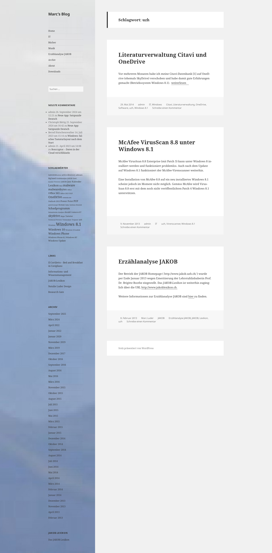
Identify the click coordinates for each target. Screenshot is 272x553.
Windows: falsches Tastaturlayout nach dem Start (65, 139)
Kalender (76, 181)
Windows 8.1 (68, 224)
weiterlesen (180, 83)
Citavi (169, 104)
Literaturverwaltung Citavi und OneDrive (162, 58)
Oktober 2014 (55, 444)
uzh (80, 219)
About (51, 65)
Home (51, 30)
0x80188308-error (54, 175)
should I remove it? (72, 212)
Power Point (66, 201)
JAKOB (64, 181)
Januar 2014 (54, 495)
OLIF (71, 193)
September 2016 (57, 364)
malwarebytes (57, 189)
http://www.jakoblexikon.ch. (159, 287)
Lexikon (53, 185)
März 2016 (54, 381)
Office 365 (54, 193)
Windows (51, 225)
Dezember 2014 (56, 438)
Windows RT (71, 237)
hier (191, 296)
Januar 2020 (54, 336)
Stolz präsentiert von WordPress (136, 348)
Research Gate (56, 292)
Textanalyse (66, 220)
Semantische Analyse (56, 212)
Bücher (52, 42)
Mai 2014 (53, 472)
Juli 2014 (53, 461)
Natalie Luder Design (59, 286)
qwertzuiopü (53, 205)
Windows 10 (56, 229)
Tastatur (69, 216)
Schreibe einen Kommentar (167, 107)
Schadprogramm (59, 208)
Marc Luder (147, 318)
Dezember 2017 (56, 353)
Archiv (52, 59)
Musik (51, 48)
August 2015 (54, 398)
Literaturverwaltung (184, 104)
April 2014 (54, 478)
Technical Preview (55, 220)
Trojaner (75, 220)
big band (52, 178)
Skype (62, 216)
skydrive (54, 216)
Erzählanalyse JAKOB (59, 54)
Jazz (69, 181)
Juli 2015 (53, 404)
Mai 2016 (53, 376)
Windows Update (57, 240)
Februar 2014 (55, 489)
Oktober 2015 (55, 393)
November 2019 (56, 342)
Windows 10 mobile (72, 230)
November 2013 (56, 506)
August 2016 (54, 370)
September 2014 (57, 449)
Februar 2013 (55, 517)
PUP (76, 201)
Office (69, 190)
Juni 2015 (53, 410)
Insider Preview (54, 182)
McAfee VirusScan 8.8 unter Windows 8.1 (156, 145)
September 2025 (57, 313)
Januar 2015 (54, 432)
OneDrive (55, 197)
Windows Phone (58, 233)
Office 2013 (64, 193)
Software (123, 107)
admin (141, 104)
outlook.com (66, 198)
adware (79, 175)
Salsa (67, 205)
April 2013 (54, 512)
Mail (60, 186)
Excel (74, 178)
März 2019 (54, 347)
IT (49, 36)
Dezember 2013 (56, 500)
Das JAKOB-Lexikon (58, 539)
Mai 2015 (53, 415)
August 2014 (54, 455)
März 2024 (54, 319)
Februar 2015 (55, 427)
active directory (68, 175)
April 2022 (54, 325)
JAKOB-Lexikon (56, 280)
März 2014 (54, 483)
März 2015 (54, 421)
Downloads (54, 71)
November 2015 (56, 387)
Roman (62, 204)
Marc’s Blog (59, 14)
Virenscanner (173, 223)
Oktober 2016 (55, 359)
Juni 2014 (53, 466)
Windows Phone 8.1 (56, 237)
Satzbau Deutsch (76, 205)
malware (69, 185)
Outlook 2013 (54, 201)
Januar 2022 (54, 330)
